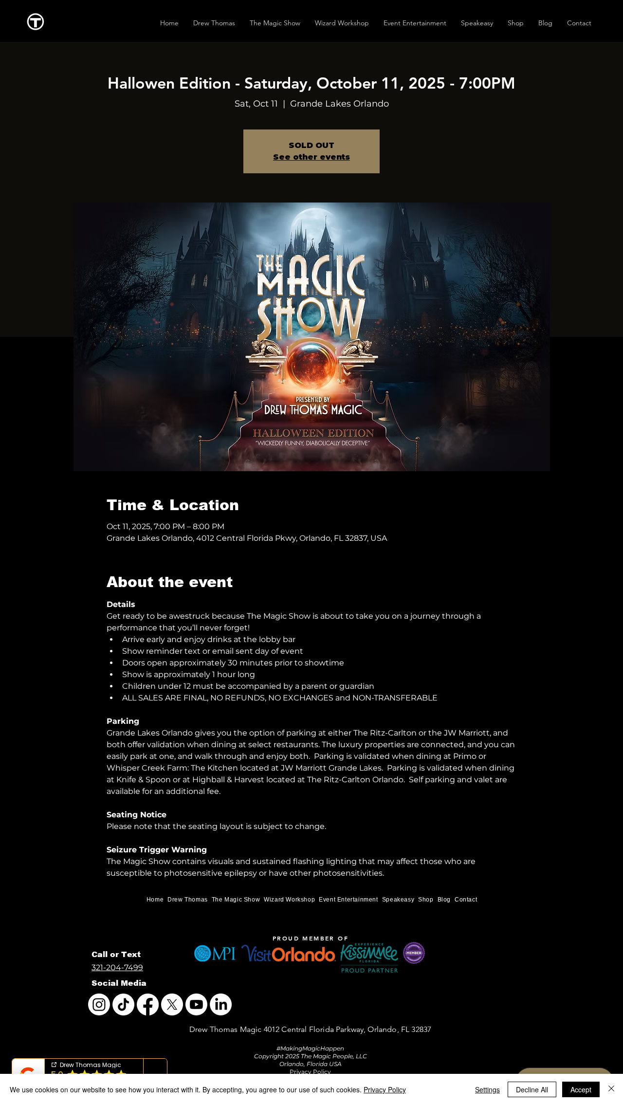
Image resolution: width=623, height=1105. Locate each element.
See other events (311, 157)
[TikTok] (123, 1004)
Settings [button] (487, 1089)
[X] (172, 1004)
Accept (580, 1089)
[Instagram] (99, 1004)
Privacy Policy (385, 1089)
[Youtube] (196, 1004)
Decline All (532, 1089)
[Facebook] (148, 1004)
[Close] (611, 1089)
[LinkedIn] (221, 1004)
